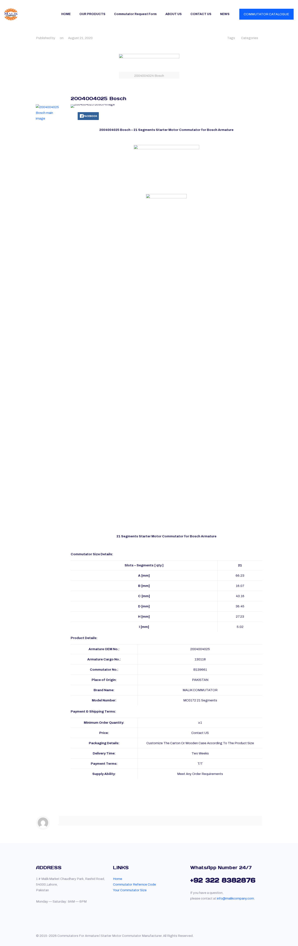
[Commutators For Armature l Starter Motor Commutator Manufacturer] (10, 14)
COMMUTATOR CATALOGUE (266, 14)
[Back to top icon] (260, 934)
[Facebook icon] (252, 935)
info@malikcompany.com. (236, 898)
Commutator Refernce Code (134, 884)
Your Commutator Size (130, 890)
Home (117, 879)
